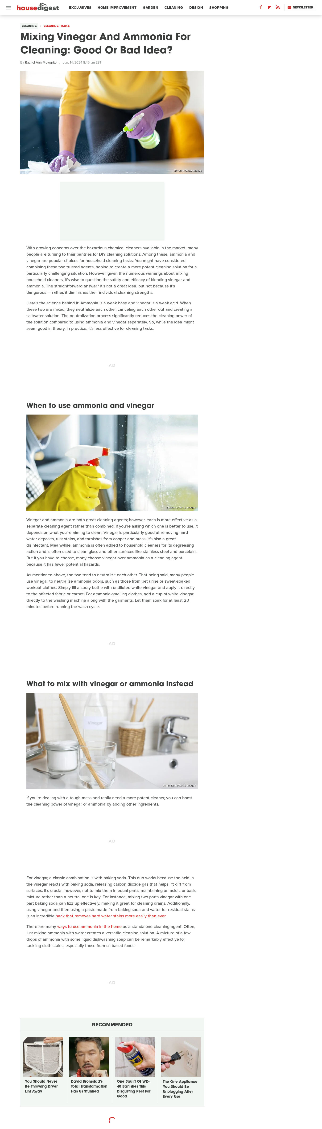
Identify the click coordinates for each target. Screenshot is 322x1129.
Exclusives (80, 7)
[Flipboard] (269, 8)
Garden (150, 7)
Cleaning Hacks (57, 26)
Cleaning (174, 7)
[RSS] (278, 8)
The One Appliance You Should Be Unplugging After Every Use (180, 1089)
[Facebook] (261, 8)
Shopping (218, 7)
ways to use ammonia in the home (89, 926)
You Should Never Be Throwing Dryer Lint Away (41, 1086)
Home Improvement (117, 7)
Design (196, 7)
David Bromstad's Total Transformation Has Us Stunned (89, 1086)
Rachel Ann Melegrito (41, 62)
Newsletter (303, 7)
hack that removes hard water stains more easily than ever (110, 916)
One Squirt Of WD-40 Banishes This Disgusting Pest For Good (133, 1089)
